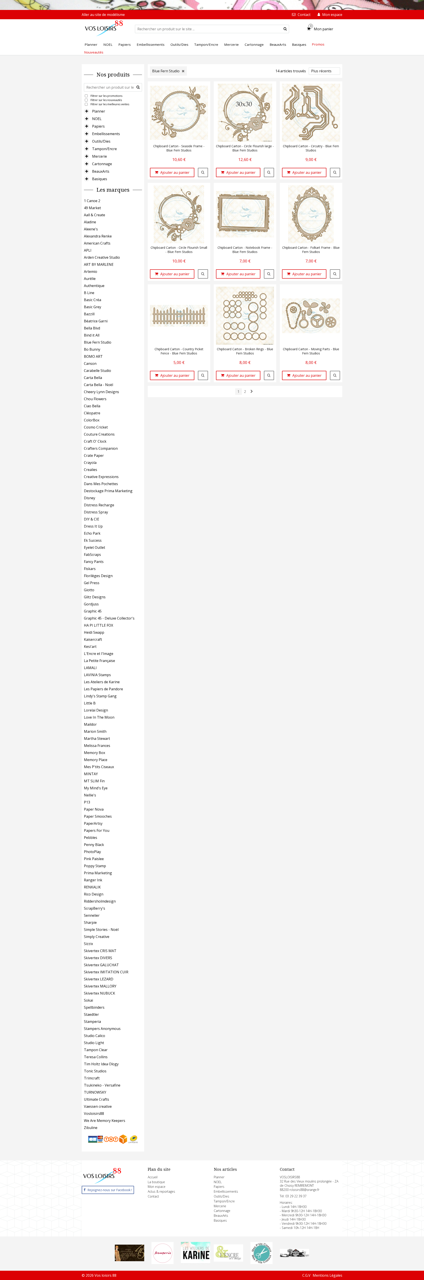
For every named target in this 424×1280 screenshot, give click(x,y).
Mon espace (156, 1186)
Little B (90, 703)
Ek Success (93, 540)
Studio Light (94, 1042)
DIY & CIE (91, 519)
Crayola (90, 462)
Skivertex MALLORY (100, 986)
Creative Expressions (101, 476)
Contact (153, 1196)
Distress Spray (96, 512)
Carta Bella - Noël (98, 384)
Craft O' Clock (95, 441)
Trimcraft (92, 1078)
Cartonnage (102, 163)
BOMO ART (93, 356)
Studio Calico (94, 1035)
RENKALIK (92, 887)
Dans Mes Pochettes (101, 483)
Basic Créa (92, 299)
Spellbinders (94, 1007)
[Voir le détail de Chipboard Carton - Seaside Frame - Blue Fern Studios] (203, 172)
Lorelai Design (96, 710)
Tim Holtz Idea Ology (101, 1064)
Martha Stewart (97, 738)
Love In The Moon (99, 717)
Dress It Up (93, 526)
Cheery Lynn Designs (101, 391)
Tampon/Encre (104, 148)
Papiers (98, 126)
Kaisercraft (93, 639)
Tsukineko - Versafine (102, 1085)
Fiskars (90, 568)
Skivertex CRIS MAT (100, 950)
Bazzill (89, 314)
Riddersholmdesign (100, 901)
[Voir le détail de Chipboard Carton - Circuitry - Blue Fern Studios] (335, 172)
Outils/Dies (101, 141)
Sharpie (90, 922)
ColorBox (91, 420)
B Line (89, 292)
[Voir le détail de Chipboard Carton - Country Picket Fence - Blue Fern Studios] (203, 375)
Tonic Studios (95, 1071)
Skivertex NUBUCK (99, 993)
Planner (98, 111)
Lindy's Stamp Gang (100, 696)
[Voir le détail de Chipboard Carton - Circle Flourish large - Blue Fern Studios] (269, 172)
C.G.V (306, 1275)
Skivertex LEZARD (98, 979)
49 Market (92, 207)
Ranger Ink (93, 880)
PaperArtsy (93, 823)
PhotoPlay (92, 851)
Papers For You (96, 830)
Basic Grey (92, 306)
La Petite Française (99, 660)
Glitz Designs (95, 597)
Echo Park (92, 533)
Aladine (90, 222)
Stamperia (92, 1021)
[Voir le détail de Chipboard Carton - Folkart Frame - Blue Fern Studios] (335, 274)
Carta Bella (93, 377)
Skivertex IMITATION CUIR (106, 972)
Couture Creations (99, 434)
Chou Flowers (95, 398)
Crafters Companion (101, 448)
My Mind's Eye (96, 788)
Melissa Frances (97, 745)
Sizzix (88, 943)
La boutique (156, 1182)
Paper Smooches (98, 816)
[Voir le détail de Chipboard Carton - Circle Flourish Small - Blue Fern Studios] (203, 274)
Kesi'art (90, 646)
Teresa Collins (96, 1056)
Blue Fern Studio (97, 342)
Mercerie (99, 156)
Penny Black (94, 844)
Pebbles (90, 837)
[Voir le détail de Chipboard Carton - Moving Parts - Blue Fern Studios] (335, 375)
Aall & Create (94, 214)
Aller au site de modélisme (103, 14)
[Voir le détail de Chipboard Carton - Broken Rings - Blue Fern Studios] (269, 375)
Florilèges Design (98, 575)
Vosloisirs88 (94, 1113)
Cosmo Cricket (96, 427)
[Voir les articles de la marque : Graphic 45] (129, 1259)
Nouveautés (93, 52)
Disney (89, 498)
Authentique (94, 285)
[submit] (285, 29)
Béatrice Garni (96, 321)
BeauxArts (100, 171)
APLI (87, 250)
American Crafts (97, 243)
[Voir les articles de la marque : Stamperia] (162, 1262)
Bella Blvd (92, 328)
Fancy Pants (94, 561)
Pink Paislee (94, 858)
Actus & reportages (161, 1191)
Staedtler (91, 1014)
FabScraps (92, 554)
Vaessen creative (98, 1106)
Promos (318, 44)
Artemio (90, 271)
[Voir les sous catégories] (86, 111)
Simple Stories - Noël (101, 929)
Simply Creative (96, 936)
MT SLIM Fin (94, 781)
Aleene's (91, 229)
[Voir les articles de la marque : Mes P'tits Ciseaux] (261, 1262)
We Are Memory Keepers (104, 1120)
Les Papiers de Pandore (103, 689)
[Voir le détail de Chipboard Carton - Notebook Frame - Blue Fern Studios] (269, 274)
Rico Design (93, 894)
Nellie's (90, 795)
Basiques (99, 178)
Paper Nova (94, 809)
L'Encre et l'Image (98, 653)
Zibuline (90, 1127)
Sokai (88, 1000)
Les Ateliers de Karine (102, 681)
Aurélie (90, 278)
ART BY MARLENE (99, 264)
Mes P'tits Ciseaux (99, 766)
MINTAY (91, 773)
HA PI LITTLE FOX (98, 625)
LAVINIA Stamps (97, 674)
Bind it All (91, 335)
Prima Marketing (98, 873)
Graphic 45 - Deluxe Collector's (109, 618)
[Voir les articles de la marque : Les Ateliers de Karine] (195, 1262)
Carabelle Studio (97, 370)
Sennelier (92, 915)
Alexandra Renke (98, 236)
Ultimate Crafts (96, 1099)
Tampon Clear (96, 1049)
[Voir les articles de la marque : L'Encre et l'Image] (228, 1260)
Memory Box (94, 752)
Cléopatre (92, 413)
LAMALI (90, 667)
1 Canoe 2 (92, 200)
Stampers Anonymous (102, 1028)
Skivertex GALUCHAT (101, 964)
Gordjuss (91, 604)
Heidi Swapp (94, 632)
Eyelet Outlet (94, 547)
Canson (90, 363)
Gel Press (91, 582)
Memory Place (95, 759)
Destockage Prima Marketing (108, 490)
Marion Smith (95, 731)
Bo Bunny (92, 349)
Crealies (90, 469)
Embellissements (106, 133)
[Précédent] (251, 391)
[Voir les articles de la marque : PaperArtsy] (294, 1255)
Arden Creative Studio (102, 257)
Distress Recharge (99, 505)
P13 (87, 802)
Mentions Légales (327, 1275)
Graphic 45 (93, 611)
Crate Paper (94, 455)
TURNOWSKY (95, 1092)
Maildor (90, 724)
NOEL (97, 118)
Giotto (89, 589)
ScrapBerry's (94, 908)
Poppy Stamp (95, 865)
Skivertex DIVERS (98, 957)
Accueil (152, 1177)
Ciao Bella (92, 406)
